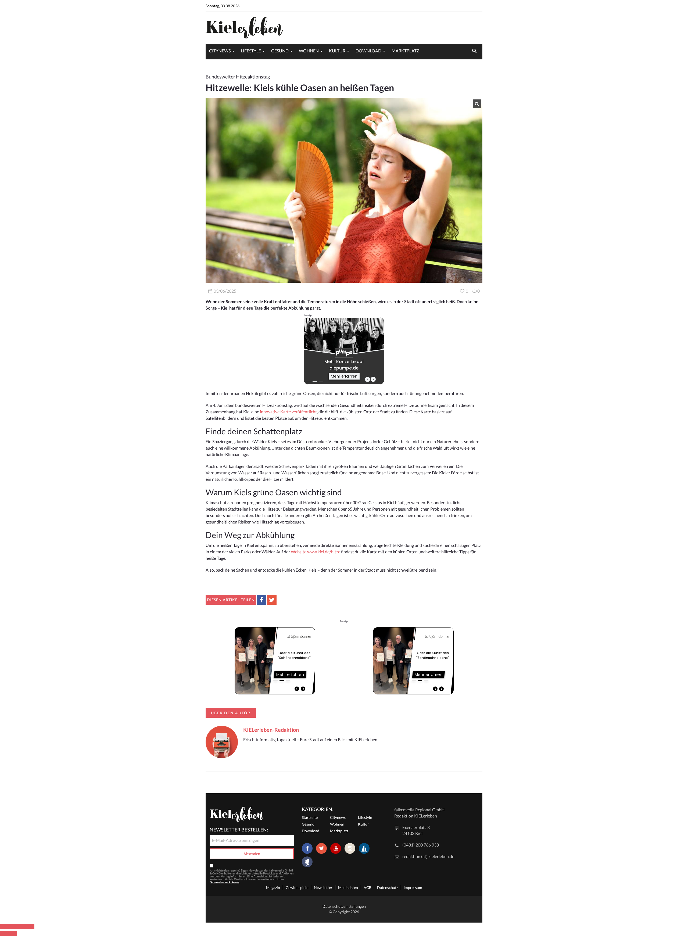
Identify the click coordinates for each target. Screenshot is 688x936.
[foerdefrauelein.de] (307, 862)
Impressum (413, 887)
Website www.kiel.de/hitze (315, 551)
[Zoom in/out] (30, 926)
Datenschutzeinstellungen (344, 906)
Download (368, 50)
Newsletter (323, 887)
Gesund (280, 50)
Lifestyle (251, 50)
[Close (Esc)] (4, 926)
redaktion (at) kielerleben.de (428, 856)
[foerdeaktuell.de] (364, 848)
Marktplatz (405, 50)
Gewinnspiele (297, 887)
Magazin (273, 887)
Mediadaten (348, 887)
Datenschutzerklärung (224, 882)
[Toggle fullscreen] (21, 926)
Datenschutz (387, 887)
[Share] (13, 926)
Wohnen (309, 50)
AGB (367, 887)
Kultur (337, 50)
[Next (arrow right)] (13, 933)
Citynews (220, 50)
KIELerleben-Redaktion (271, 729)
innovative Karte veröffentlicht (288, 411)
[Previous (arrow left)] (4, 933)
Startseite (310, 817)
